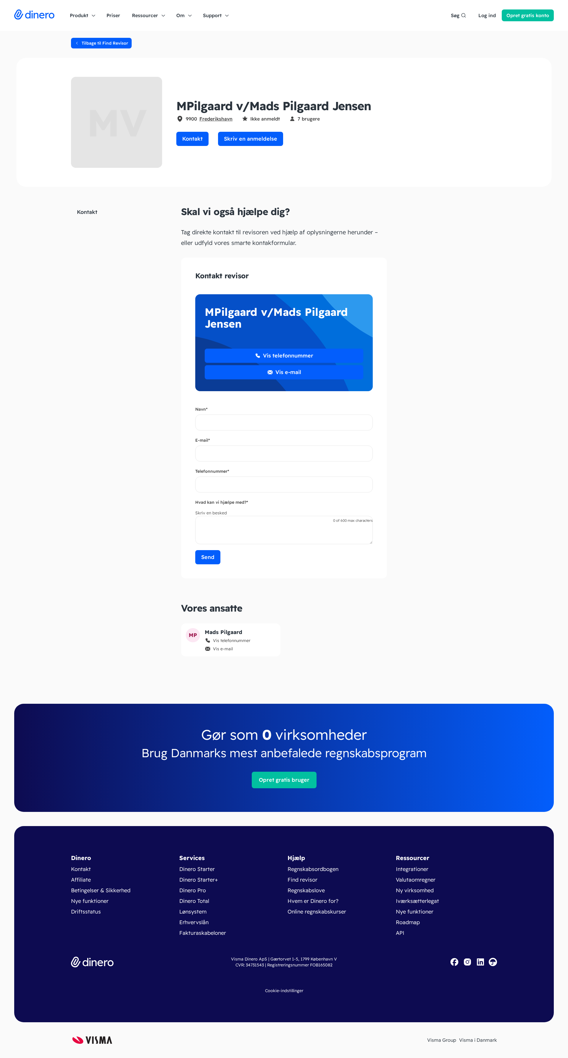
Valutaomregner (415, 879)
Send (207, 557)
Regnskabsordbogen (313, 869)
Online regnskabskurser (317, 911)
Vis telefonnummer (288, 355)
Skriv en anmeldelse (250, 138)
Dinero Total (194, 901)
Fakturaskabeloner (202, 932)
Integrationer (412, 869)
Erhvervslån (194, 922)
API (400, 932)
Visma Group (441, 1040)
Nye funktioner (90, 901)
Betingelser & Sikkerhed (100, 890)
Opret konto (527, 15)
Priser (113, 15)
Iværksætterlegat (417, 901)
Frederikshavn (216, 119)
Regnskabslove (306, 890)
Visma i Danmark (478, 1040)
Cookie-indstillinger (284, 990)
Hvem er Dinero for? (313, 901)
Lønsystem (192, 911)
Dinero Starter (197, 869)
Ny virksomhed (415, 890)
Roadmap (408, 922)
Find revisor (302, 879)
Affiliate (81, 879)
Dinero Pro (192, 890)
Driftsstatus (86, 911)
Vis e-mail (288, 372)
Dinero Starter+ (198, 879)
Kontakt (192, 138)
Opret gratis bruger (284, 779)
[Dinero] (34, 15)
